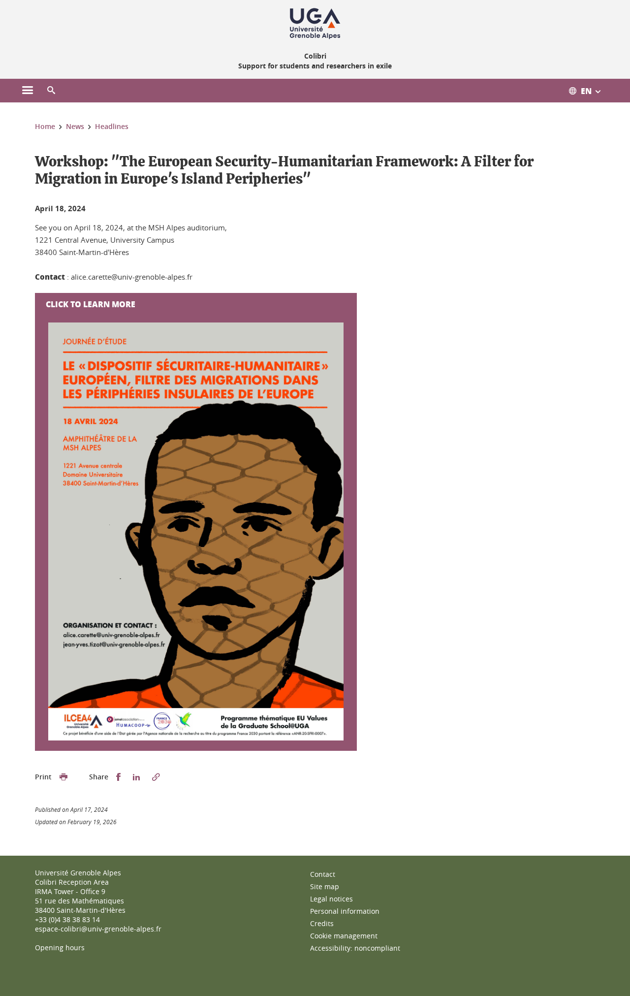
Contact (322, 874)
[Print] (63, 777)
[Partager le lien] (156, 777)
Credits (322, 923)
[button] (51, 90)
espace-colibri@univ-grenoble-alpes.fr (98, 928)
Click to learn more (90, 304)
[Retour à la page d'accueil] (315, 23)
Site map (324, 886)
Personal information (344, 911)
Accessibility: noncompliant (355, 948)
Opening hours (60, 947)
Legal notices (331, 898)
